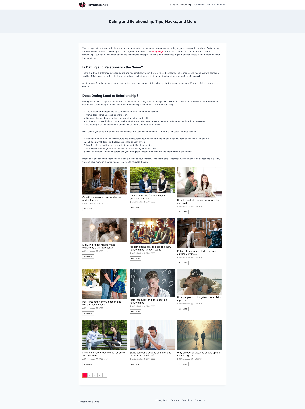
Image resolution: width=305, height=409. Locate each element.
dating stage (157, 51)
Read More (88, 209)
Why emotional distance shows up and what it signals (199, 354)
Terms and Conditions (181, 400)
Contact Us (200, 400)
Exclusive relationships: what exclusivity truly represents (98, 246)
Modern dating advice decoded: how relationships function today (150, 248)
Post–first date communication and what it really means (101, 303)
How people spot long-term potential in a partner (199, 299)
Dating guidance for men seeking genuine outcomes (148, 197)
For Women (199, 4)
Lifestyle (221, 4)
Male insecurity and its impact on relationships (148, 301)
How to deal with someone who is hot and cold (198, 201)
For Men (211, 4)
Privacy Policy (162, 400)
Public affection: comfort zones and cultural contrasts (197, 252)
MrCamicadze (89, 203)
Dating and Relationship (180, 4)
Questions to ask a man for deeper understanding (101, 199)
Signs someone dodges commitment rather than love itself (150, 354)
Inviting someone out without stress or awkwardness (104, 354)
